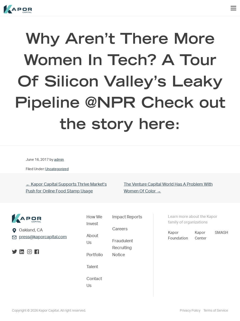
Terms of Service (215, 310)
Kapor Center (201, 235)
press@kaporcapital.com (43, 237)
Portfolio (94, 255)
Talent (92, 267)
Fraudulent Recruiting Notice (122, 248)
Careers (120, 229)
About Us (92, 239)
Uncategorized (57, 169)
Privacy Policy (190, 310)
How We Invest (94, 220)
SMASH (221, 233)
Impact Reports (127, 217)
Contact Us (94, 282)
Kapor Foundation (179, 235)
